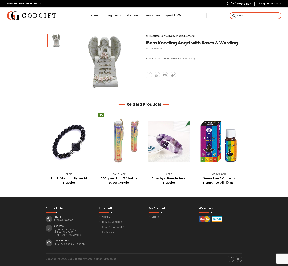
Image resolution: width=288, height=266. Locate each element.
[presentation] (48, 150)
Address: (59, 226)
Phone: (58, 217)
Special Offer (173, 16)
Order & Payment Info (113, 227)
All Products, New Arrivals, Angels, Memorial (170, 36)
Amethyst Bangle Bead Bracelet (169, 180)
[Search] (234, 15)
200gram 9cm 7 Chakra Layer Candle (119, 180)
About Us (107, 216)
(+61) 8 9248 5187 (241, 3)
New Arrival (153, 16)
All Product (133, 16)
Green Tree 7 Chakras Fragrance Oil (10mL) (219, 180)
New (101, 115)
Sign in (265, 3)
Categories (111, 16)
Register (276, 3)
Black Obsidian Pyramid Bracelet (69, 180)
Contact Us (108, 232)
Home (94, 16)
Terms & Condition (112, 222)
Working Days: (63, 241)
